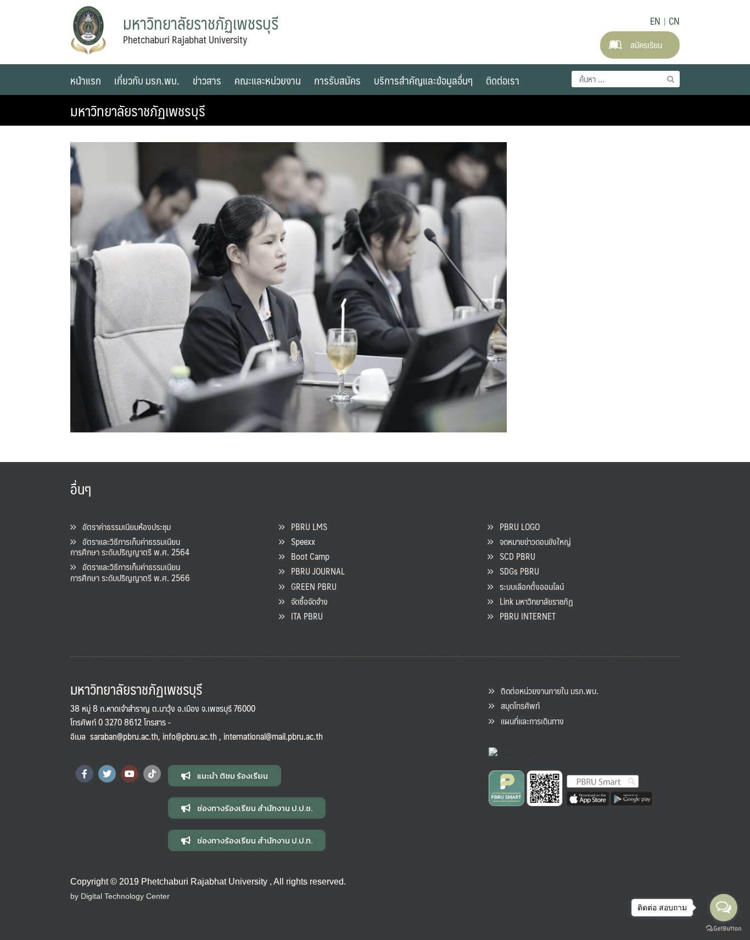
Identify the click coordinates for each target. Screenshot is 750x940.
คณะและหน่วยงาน (267, 80)
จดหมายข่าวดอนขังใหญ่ (532, 541)
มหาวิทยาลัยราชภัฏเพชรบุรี (137, 110)
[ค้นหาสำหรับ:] (626, 79)
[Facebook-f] (84, 774)
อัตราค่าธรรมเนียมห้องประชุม (123, 526)
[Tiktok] (152, 774)
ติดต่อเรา (502, 80)
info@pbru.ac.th (190, 736)
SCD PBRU (514, 556)
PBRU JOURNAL (314, 571)
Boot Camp (306, 556)
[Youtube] (129, 774)
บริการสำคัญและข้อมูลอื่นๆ (423, 80)
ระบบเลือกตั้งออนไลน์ (528, 586)
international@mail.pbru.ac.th (273, 736)
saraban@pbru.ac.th (124, 736)
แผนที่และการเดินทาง (529, 720)
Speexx (299, 541)
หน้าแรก (85, 80)
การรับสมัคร (337, 80)
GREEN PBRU (310, 586)
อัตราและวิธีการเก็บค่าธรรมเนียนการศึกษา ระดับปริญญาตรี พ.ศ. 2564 (129, 546)
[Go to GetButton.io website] (723, 928)
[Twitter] (107, 774)
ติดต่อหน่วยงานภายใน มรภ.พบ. (546, 690)
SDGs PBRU (516, 571)
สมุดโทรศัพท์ (517, 705)
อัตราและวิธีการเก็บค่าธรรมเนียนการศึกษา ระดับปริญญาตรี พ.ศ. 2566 (130, 571)
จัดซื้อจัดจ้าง (306, 601)
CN (674, 21)
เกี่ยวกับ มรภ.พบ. (147, 80)
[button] (224, 775)
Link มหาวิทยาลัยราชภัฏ (533, 601)
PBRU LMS (305, 526)
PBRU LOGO (516, 526)
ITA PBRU (303, 616)
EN (655, 21)
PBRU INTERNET (524, 616)
